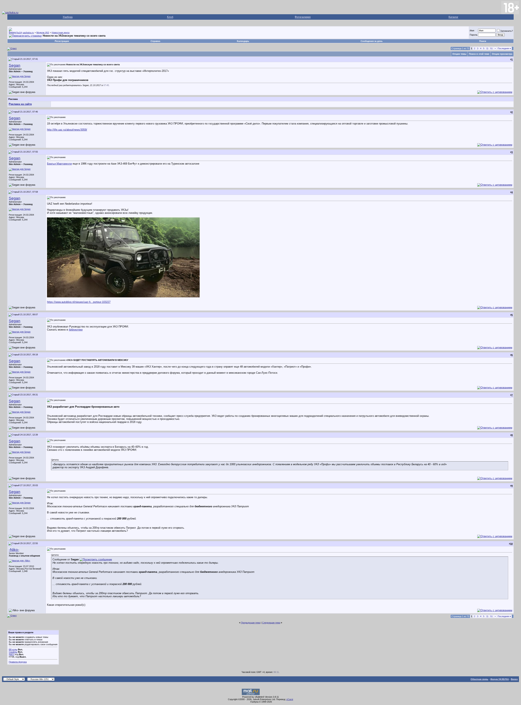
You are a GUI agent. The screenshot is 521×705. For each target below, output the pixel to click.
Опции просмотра (502, 54)
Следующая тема (271, 622)
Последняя (504, 48)
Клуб (170, 17)
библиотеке (76, 329)
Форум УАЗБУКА (499, 679)
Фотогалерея (303, 17)
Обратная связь (479, 679)
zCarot (289, 699)
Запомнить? (506, 31)
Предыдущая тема (250, 622)
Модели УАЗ (42, 32)
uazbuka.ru (28, 32)
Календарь (243, 41)
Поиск (482, 41)
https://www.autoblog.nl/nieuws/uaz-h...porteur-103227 (79, 301)
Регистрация (62, 41)
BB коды (13, 649)
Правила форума (18, 662)
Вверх (514, 679)
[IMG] (11, 654)
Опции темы (459, 54)
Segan (14, 65)
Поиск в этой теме (479, 54)
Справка (155, 41)
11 (487, 48)
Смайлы (13, 652)
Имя (472, 30)
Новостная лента (60, 32)
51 (491, 48)
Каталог (453, 17)
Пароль (473, 35)
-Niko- (14, 550)
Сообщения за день (372, 41)
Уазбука (67, 17)
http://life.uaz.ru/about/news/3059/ (67, 129)
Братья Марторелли (59, 163)
